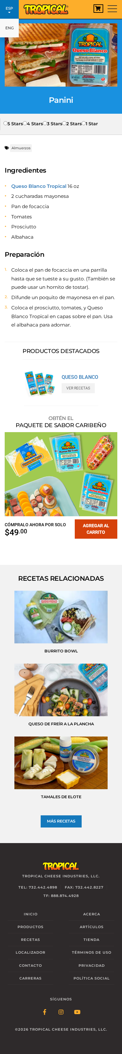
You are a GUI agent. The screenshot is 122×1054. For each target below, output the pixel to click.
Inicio (31, 914)
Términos (91, 952)
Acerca (91, 914)
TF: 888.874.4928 (61, 896)
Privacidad (92, 965)
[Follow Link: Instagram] (61, 1012)
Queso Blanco (80, 377)
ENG (9, 28)
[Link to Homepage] (48, 8)
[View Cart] (98, 8)
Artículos (92, 927)
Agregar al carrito (96, 529)
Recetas (30, 939)
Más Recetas (61, 821)
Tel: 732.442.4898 (37, 887)
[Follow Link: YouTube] (77, 1012)
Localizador (30, 952)
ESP (9, 8)
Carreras (30, 978)
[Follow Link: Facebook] (45, 1012)
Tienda (91, 939)
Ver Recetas (78, 388)
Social (92, 978)
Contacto (30, 965)
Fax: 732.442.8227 (84, 887)
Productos (30, 927)
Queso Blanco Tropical (38, 186)
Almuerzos (21, 148)
